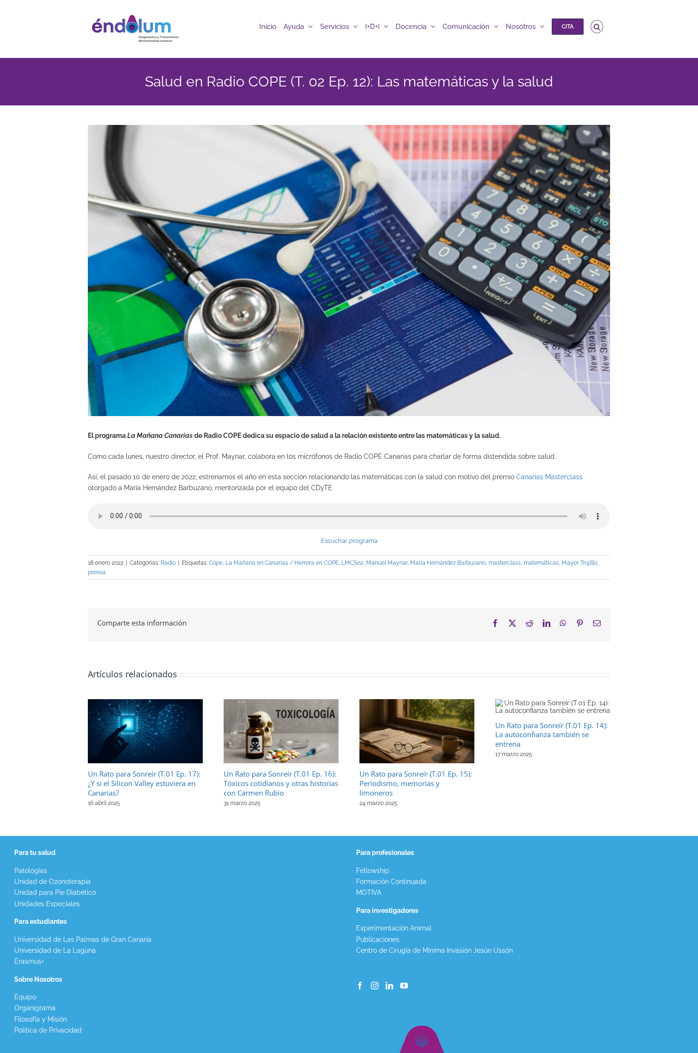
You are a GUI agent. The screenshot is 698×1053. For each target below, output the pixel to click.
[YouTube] (404, 985)
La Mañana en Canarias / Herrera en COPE (282, 563)
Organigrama (35, 1008)
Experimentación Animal (394, 928)
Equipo (25, 997)
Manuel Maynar (386, 563)
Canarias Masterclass (549, 477)
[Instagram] (374, 985)
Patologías (30, 870)
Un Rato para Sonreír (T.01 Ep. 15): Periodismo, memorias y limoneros (415, 783)
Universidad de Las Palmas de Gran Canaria (82, 939)
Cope (216, 563)
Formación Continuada (391, 881)
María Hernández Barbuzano (448, 563)
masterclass (505, 563)
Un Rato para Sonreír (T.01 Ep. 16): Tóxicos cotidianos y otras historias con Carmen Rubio (281, 783)
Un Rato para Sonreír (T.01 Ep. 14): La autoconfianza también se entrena (551, 735)
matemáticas (541, 563)
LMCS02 (352, 563)
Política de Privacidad (48, 1030)
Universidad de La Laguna (55, 950)
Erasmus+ (29, 961)
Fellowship (372, 870)
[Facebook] (360, 985)
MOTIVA (368, 892)
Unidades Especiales (47, 904)
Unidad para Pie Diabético (55, 892)
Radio (168, 563)
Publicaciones (377, 939)
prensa (97, 572)
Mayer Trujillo (579, 563)
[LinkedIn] (389, 985)
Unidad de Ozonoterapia (52, 881)
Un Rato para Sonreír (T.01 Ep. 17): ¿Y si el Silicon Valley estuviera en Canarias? (144, 783)
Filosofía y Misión (40, 1019)
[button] (597, 26)
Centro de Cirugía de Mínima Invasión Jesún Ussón (434, 950)
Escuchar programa (349, 540)
